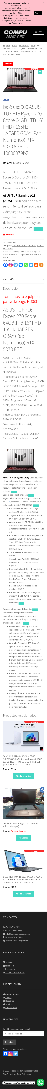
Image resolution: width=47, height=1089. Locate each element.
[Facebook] (5, 265)
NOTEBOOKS (24, 46)
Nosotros (9, 1001)
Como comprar (12, 994)
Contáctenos (11, 1007)
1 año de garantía (18, 251)
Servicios (9, 1004)
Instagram (10, 969)
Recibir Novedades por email (16, 1029)
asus (10, 257)
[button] (40, 72)
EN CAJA (30, 251)
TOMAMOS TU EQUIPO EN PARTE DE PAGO (25, 254)
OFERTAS (32, 246)
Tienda (14, 46)
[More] (41, 265)
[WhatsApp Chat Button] (40, 1082)
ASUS (7, 501)
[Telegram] (31, 265)
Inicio (8, 46)
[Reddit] (36, 265)
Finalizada (23, 837)
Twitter (8, 962)
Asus (33, 46)
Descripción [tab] (8, 279)
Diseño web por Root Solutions (17, 1074)
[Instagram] (10, 265)
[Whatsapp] (26, 265)
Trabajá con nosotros (15, 972)
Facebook (9, 965)
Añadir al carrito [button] (23, 776)
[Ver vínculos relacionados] (38, 229)
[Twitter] (15, 265)
